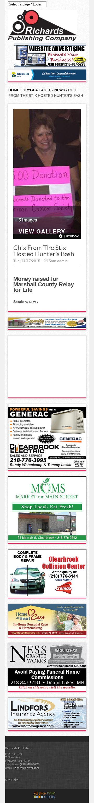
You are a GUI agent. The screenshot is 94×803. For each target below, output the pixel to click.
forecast (47, 392)
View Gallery (42, 231)
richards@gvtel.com (26, 767)
